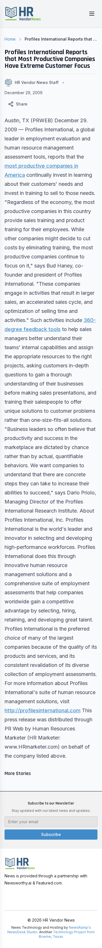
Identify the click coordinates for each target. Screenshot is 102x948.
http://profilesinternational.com (42, 710)
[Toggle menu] (91, 13)
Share (21, 104)
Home (10, 39)
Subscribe (51, 834)
